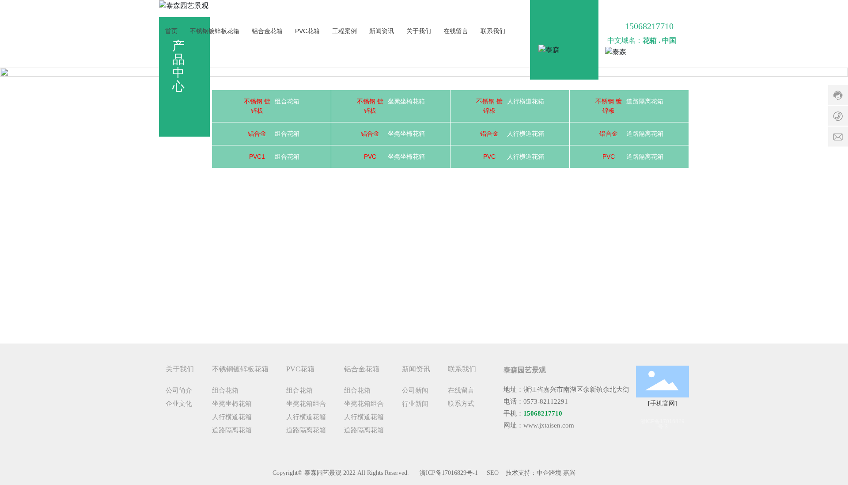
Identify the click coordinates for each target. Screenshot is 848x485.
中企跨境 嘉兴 (556, 473)
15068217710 (649, 26)
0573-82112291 (545, 401)
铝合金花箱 (267, 30)
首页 (171, 30)
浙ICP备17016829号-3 (662, 424)
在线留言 (455, 30)
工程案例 (344, 30)
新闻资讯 (381, 30)
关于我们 (418, 30)
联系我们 (493, 30)
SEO (493, 473)
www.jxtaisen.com (548, 425)
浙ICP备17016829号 (446, 473)
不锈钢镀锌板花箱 (214, 30)
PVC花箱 (307, 30)
